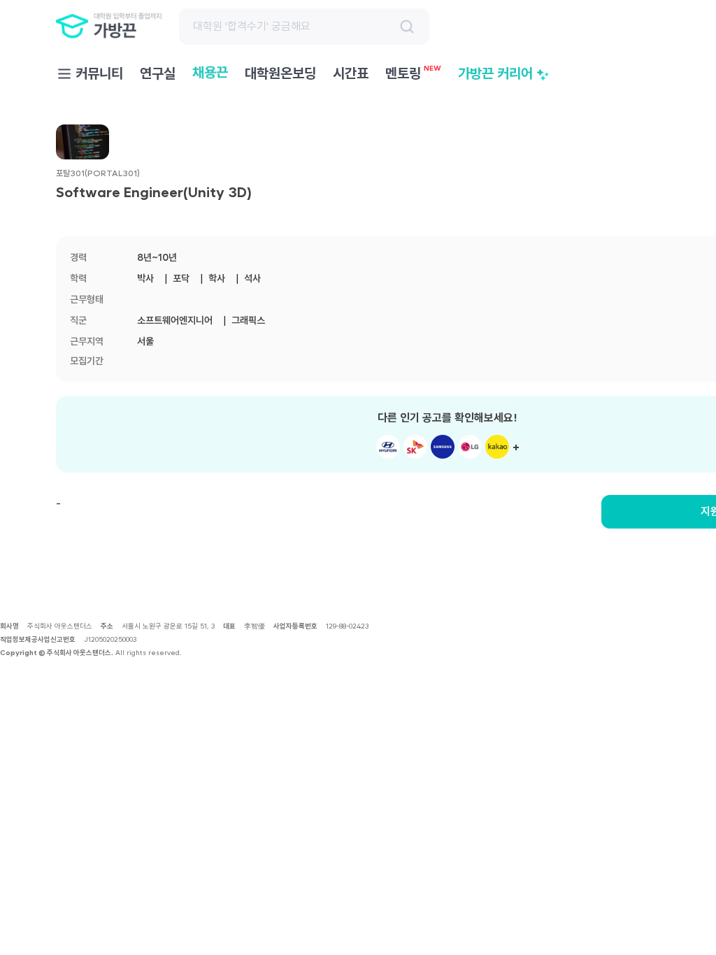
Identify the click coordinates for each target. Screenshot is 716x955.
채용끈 (210, 73)
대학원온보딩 (280, 73)
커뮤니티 (99, 73)
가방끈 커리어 (495, 73)
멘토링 (413, 73)
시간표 (350, 73)
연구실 (158, 73)
